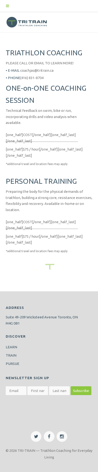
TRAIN (11, 355)
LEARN (11, 347)
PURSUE (12, 364)
